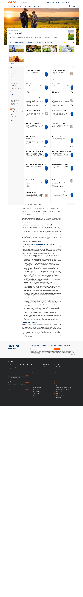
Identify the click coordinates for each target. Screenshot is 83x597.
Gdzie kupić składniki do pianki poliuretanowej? (40, 381)
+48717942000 (24, 366)
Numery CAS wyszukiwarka (60, 395)
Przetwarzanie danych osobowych (59, 377)
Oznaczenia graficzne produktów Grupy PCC (63, 389)
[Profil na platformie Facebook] (56, 366)
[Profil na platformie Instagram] (60, 366)
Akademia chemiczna (59, 403)
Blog (53, 2)
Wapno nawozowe (36, 391)
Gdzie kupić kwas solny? (36, 383)
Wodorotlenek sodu (36, 393)
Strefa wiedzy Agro (48, 42)
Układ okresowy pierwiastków (60, 401)
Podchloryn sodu (35, 399)
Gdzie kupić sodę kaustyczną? (37, 385)
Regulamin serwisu (57, 374)
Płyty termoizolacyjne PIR (37, 375)
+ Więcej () (11, 78)
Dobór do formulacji (30, 42)
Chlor (33, 397)
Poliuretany (30, 6)
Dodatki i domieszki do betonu (37, 379)
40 (40, 204)
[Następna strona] (73, 67)
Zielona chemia (57, 2)
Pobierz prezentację (59, 385)
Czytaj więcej (72, 354)
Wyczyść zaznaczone (12, 68)
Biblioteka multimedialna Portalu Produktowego (63, 387)
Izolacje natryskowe (36, 389)
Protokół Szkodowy (59, 381)
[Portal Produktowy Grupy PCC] (12, 2)
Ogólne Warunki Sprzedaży (60, 379)
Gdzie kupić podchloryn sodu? (37, 387)
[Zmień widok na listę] (26, 67)
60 (41, 204)
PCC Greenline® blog (59, 399)
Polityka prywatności (57, 375)
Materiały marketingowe (19, 42)
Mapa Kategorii (58, 393)
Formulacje (73, 6)
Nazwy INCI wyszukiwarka (59, 397)
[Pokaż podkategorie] (22, 83)
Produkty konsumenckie (37, 6)
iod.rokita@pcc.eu (37, 353)
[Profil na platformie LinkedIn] (58, 366)
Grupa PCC (49, 2)
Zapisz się (56, 349)
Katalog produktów (59, 391)
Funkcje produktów (39, 42)
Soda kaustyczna (35, 395)
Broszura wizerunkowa (59, 383)
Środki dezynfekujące (36, 374)
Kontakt (63, 2)
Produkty (13, 6)
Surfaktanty (24, 6)
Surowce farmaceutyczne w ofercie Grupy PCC (40, 377)
